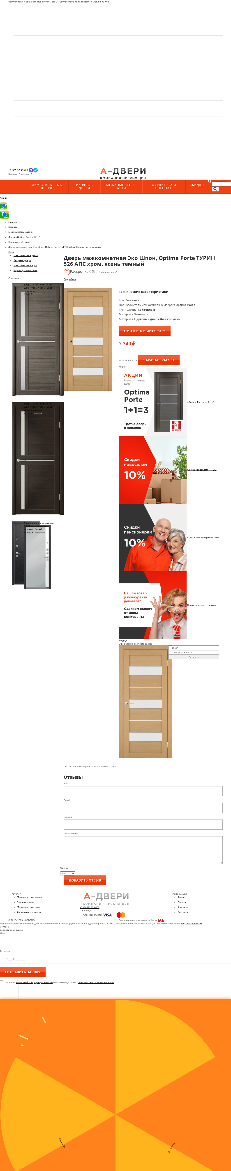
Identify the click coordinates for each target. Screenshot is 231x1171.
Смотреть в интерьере (144, 330)
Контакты (183, 907)
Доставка (183, 912)
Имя (66, 783)
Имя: (2, 933)
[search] (215, 189)
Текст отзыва (71, 833)
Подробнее (70, 279)
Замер (181, 896)
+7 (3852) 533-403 (99, 1)
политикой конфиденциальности (34, 982)
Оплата (182, 902)
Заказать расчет (158, 360)
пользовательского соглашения (96, 982)
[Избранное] (67, 174)
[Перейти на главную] (123, 173)
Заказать (194, 657)
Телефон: (5, 951)
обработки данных (191, 923)
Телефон (68, 816)
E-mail (67, 800)
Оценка (64, 867)
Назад (11, 252)
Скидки (197, 185)
